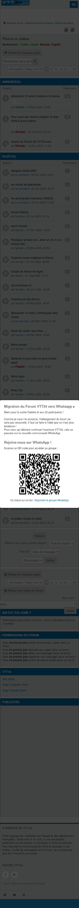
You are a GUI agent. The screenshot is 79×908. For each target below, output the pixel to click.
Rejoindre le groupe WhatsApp (52, 500)
